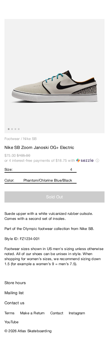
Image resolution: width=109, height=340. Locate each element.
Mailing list (14, 293)
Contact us (14, 303)
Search (79, 11)
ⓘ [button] (97, 160)
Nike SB (30, 139)
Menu (102, 11)
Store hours (15, 282)
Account (91, 11)
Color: (9, 180)
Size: (8, 169)
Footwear (12, 139)
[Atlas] (16, 10)
